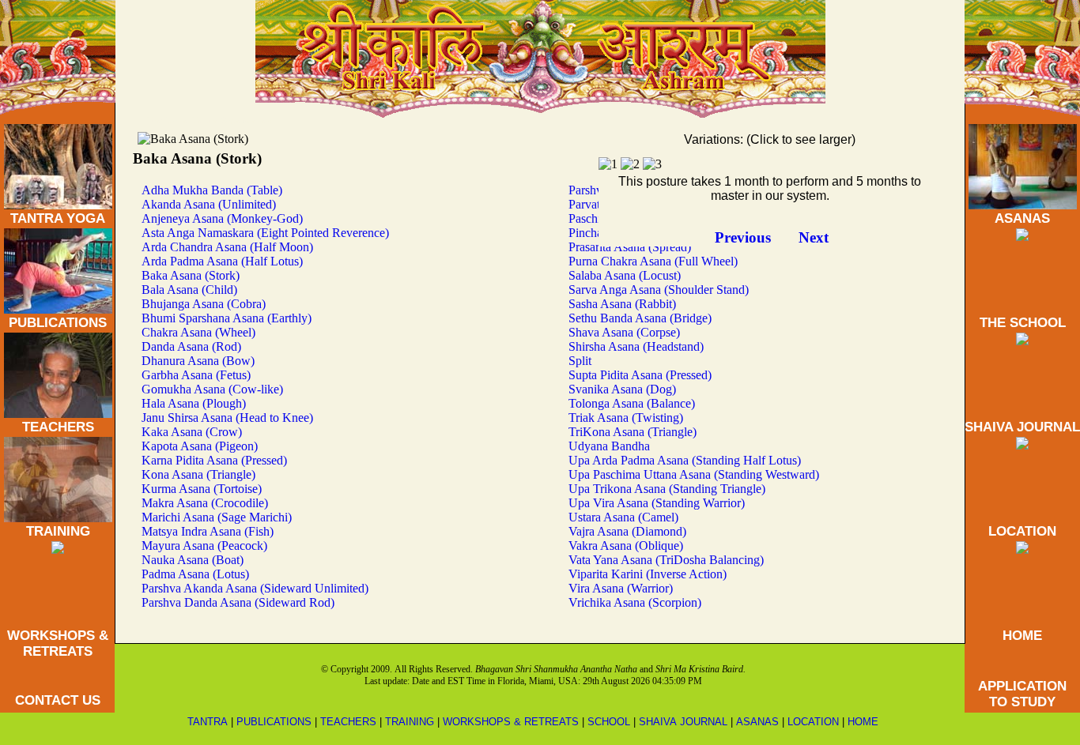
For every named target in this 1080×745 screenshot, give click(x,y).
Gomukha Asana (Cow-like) (212, 389)
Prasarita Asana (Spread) (629, 247)
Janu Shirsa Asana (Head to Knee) (227, 417)
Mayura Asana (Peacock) (204, 545)
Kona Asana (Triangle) (198, 474)
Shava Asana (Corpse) (624, 332)
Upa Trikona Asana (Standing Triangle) (666, 488)
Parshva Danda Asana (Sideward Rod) (238, 602)
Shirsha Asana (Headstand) (636, 346)
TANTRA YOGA (57, 218)
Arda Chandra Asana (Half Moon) (227, 247)
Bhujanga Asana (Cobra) (204, 303)
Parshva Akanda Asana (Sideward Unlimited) (255, 588)
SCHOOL (608, 722)
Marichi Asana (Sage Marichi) (217, 517)
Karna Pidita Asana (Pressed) (214, 460)
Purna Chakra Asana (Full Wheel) (653, 261)
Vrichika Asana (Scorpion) (634, 602)
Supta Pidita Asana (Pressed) (640, 375)
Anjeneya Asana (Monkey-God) (222, 218)
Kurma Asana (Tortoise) (202, 488)
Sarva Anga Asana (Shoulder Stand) (658, 289)
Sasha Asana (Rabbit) (622, 303)
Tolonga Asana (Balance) (631, 403)
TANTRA (207, 722)
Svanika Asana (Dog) (622, 389)
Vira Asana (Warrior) (620, 588)
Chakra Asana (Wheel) (198, 332)
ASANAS (1022, 218)
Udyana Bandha (609, 446)
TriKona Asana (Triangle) (632, 431)
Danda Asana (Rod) (191, 346)
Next (814, 237)
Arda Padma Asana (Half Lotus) (222, 261)
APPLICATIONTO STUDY (1022, 694)
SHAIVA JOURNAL (1022, 427)
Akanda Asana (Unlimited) (209, 204)
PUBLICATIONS (58, 322)
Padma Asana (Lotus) (195, 574)
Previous (743, 237)
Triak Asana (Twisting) (625, 417)
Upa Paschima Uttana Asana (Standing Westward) (693, 474)
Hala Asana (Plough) (194, 403)
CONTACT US (57, 700)
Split (579, 360)
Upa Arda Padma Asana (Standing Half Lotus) (684, 460)
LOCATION (1022, 531)
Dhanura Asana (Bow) (198, 360)
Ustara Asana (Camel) (623, 517)
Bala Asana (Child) (189, 289)
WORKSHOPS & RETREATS (57, 643)
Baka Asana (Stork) (191, 275)
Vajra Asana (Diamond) (627, 531)
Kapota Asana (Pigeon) (200, 446)
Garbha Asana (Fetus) (196, 375)
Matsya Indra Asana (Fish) (208, 531)
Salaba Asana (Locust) (624, 275)
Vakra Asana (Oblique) (625, 545)
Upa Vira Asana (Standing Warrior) (656, 503)
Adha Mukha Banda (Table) (212, 190)
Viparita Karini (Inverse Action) (647, 574)
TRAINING (58, 531)
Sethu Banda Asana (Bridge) (640, 318)
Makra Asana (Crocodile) (205, 503)
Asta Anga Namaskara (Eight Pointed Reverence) (265, 232)
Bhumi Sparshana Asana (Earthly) (227, 318)
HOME (1022, 635)
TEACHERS (58, 427)
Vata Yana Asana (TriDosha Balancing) (666, 559)
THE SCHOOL (1023, 322)
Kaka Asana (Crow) (192, 431)
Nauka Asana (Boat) (193, 559)
